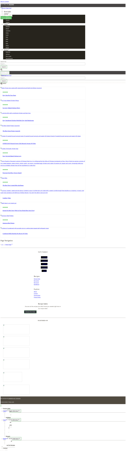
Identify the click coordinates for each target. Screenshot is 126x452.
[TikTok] (11, 15)
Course (5, 420)
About (35, 291)
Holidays (8, 22)
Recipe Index (7, 11)
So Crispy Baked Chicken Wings (11, 108)
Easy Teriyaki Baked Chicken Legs (12, 156)
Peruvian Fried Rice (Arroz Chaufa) (12, 173)
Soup (7, 37)
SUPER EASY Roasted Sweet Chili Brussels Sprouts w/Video (19, 143)
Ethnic (7, 15)
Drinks (7, 32)
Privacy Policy (37, 297)
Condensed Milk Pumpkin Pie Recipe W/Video (15, 233)
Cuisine (5, 411)
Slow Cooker (8, 56)
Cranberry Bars (7, 198)
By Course (36, 282)
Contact (36, 293)
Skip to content (5, 1)
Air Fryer (8, 54)
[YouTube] (2, 15)
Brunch (7, 28)
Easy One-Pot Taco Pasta (9, 95)
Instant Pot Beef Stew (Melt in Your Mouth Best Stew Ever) (19, 210)
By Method (36, 284)
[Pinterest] (9, 15)
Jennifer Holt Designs (14, 398)
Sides (7, 43)
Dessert (7, 47)
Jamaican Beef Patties (8, 223)
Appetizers (8, 30)
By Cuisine (36, 281)
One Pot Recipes (9, 58)
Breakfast (8, 26)
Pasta (7, 41)
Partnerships (37, 295)
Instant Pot (8, 52)
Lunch (7, 35)
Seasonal (7, 20)
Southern (8, 18)
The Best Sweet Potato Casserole (11, 131)
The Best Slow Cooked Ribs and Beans (13, 185)
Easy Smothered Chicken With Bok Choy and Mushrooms (18, 120)
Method (5, 439)
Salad (7, 39)
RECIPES (11, 4)
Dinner (7, 45)
